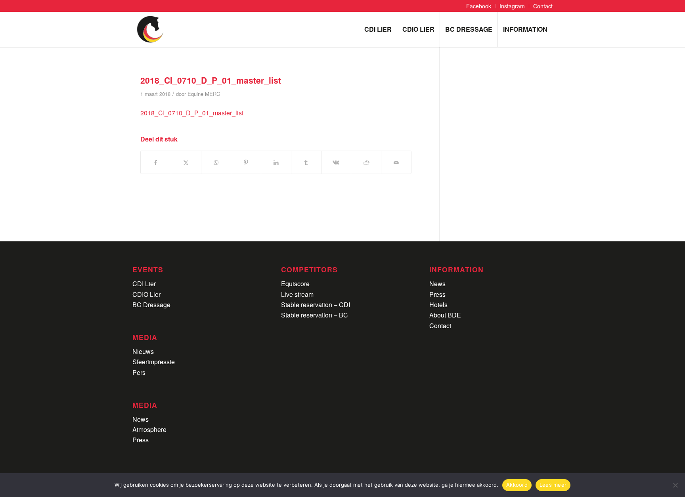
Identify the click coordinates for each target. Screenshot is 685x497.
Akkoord (517, 485)
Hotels (438, 304)
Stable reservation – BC (314, 314)
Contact (440, 325)
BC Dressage (151, 304)
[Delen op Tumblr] (306, 162)
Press (140, 439)
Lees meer (553, 485)
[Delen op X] (186, 162)
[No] (675, 485)
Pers (138, 372)
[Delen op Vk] (336, 162)
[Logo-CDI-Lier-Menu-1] (150, 29)
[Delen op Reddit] (366, 162)
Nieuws (143, 351)
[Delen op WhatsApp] (216, 162)
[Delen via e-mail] (396, 162)
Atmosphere (149, 429)
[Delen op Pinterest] (246, 162)
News (140, 419)
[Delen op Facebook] (156, 162)
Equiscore (295, 283)
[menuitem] (479, 6)
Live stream (297, 294)
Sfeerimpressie (153, 361)
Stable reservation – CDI (315, 304)
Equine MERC (204, 93)
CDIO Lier (146, 294)
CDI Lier (144, 283)
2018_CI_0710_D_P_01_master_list (191, 112)
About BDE (445, 314)
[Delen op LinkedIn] (276, 162)
